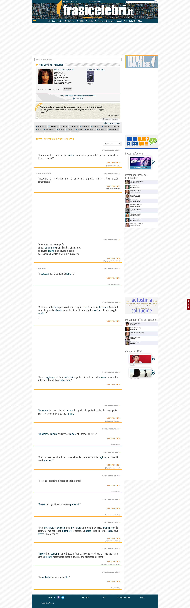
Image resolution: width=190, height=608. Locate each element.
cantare (72, 155)
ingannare (49, 527)
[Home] (95, 9)
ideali (118, 261)
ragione (102, 457)
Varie (126, 21)
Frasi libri (89, 21)
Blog (140, 21)
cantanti (110, 421)
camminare (50, 247)
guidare (48, 556)
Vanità (44, 268)
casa (110, 530)
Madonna (117, 188)
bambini (55, 553)
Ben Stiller (133, 186)
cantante (65, 82)
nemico (41, 313)
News (104, 597)
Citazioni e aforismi (55, 21)
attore (70, 82)
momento (108, 527)
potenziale (65, 380)
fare (56, 307)
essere (70, 410)
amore (71, 413)
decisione (103, 307)
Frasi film (80, 21)
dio (115, 166)
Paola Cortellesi (135, 223)
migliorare (117, 421)
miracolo (117, 491)
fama (68, 273)
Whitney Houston (113, 115)
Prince (132, 323)
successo (45, 273)
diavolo (58, 310)
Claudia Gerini (134, 205)
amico (97, 310)
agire (107, 261)
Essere (42, 504)
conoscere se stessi (114, 541)
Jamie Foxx (133, 195)
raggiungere (51, 377)
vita (66, 577)
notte (88, 530)
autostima (113, 261)
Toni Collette (134, 214)
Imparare (43, 410)
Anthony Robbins (135, 332)
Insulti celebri (46, 173)
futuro (118, 564)
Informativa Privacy (47, 603)
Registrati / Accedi (70, 1)
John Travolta (134, 209)
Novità (142, 597)
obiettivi (68, 377)
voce (118, 166)
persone (61, 527)
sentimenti (116, 468)
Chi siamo (85, 597)
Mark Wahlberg (135, 200)
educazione (112, 564)
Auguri (119, 21)
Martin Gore (133, 342)
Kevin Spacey (134, 190)
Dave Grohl (133, 337)
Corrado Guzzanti (135, 181)
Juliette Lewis (134, 219)
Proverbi (111, 21)
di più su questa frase (111, 150)
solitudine (117, 515)
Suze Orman (134, 328)
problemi (47, 460)
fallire (51, 250)
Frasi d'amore (70, 21)
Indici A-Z (132, 21)
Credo (42, 553)
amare (54, 433)
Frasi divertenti (101, 21)
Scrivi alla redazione (123, 597)
